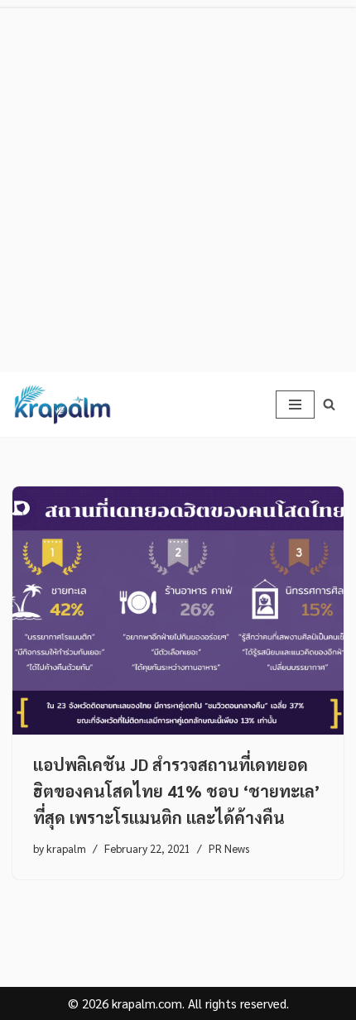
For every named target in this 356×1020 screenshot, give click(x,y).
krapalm (66, 848)
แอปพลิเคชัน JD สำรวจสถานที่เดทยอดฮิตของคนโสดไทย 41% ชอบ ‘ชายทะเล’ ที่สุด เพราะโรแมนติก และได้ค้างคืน (176, 791)
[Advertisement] (178, 186)
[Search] (329, 404)
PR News (229, 848)
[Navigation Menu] (295, 404)
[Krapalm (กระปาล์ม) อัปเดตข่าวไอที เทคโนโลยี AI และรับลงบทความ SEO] (62, 404)
